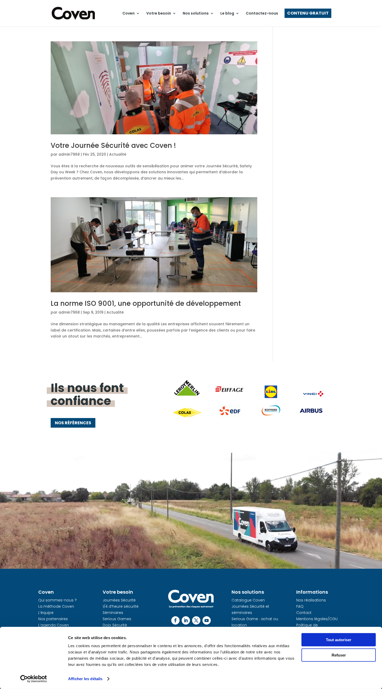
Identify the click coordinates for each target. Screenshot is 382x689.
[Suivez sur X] (196, 620)
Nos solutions (196, 13)
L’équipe (46, 612)
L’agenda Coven (53, 625)
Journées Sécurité (119, 600)
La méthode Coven (56, 606)
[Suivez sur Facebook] (175, 620)
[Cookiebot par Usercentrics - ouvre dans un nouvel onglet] (33, 679)
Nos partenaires (53, 618)
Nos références (73, 423)
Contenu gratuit (308, 13)
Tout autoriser (338, 640)
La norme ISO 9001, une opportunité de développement (146, 303)
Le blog (227, 13)
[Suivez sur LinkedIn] (186, 620)
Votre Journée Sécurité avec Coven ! (113, 145)
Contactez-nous (262, 13)
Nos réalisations (311, 600)
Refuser (339, 655)
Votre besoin (158, 13)
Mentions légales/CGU (317, 618)
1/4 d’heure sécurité (121, 606)
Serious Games (117, 618)
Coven (128, 13)
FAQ (300, 606)
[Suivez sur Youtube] (206, 620)
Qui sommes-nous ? (57, 600)
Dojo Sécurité (115, 625)
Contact (304, 612)
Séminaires (113, 612)
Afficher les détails (85, 679)
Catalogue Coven (248, 600)
